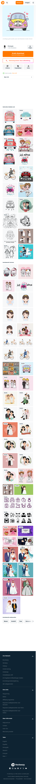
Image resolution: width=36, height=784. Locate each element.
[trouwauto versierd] (10, 131)
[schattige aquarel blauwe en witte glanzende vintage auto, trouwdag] (24, 130)
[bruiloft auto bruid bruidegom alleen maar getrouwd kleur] (10, 283)
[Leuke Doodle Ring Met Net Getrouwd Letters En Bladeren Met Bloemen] (10, 299)
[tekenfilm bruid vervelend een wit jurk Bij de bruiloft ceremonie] (10, 424)
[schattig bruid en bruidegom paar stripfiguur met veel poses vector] (10, 330)
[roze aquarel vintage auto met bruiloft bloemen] (24, 174)
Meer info (6, 77)
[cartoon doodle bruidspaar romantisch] (10, 345)
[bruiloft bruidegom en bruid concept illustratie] (12, 767)
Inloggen (27, 2)
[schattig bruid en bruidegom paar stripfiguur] (24, 395)
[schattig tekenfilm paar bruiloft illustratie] (10, 583)
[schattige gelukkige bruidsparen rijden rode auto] (10, 175)
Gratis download (18, 54)
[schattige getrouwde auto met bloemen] (9, 551)
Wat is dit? (14, 73)
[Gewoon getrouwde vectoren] (11, 146)
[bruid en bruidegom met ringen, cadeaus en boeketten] (11, 538)
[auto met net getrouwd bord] (10, 116)
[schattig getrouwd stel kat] (10, 396)
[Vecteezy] (2, 2)
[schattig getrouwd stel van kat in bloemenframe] (10, 380)
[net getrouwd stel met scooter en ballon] (10, 360)
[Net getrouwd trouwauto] (10, 221)
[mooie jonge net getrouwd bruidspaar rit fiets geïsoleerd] (10, 498)
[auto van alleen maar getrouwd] (10, 160)
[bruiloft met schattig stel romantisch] (10, 268)
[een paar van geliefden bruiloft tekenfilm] (10, 599)
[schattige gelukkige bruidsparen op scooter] (10, 237)
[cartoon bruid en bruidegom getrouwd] (10, 753)
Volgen (30, 48)
